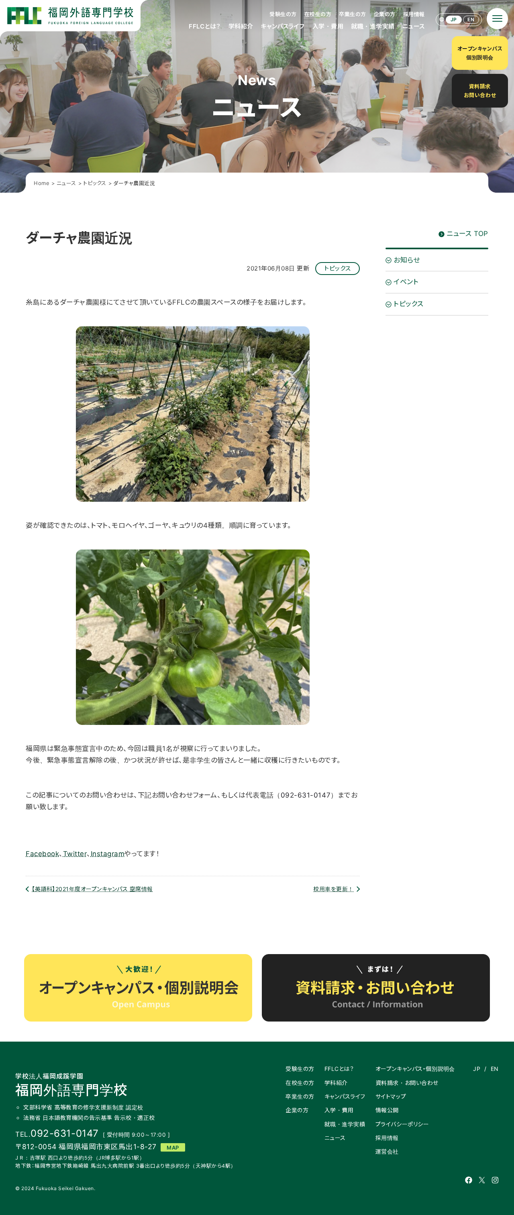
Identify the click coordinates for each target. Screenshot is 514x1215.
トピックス (337, 268)
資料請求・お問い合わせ (407, 1082)
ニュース (413, 26)
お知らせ (407, 260)
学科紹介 (240, 26)
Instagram (108, 854)
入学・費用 (328, 26)
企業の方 (385, 14)
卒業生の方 (352, 14)
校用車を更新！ (333, 888)
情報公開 (387, 1110)
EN (470, 19)
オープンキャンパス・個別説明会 (415, 1068)
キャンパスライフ (283, 26)
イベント (406, 282)
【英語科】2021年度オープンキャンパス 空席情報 (92, 888)
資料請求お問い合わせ (480, 90)
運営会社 (387, 1151)
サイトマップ (390, 1096)
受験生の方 (283, 14)
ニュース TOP (467, 234)
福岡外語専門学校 (71, 1085)
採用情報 (414, 14)
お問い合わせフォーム (192, 824)
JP (454, 19)
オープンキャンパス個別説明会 (480, 53)
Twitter (75, 854)
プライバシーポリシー (402, 1124)
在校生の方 (318, 14)
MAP (173, 1147)
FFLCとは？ (205, 26)
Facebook (42, 854)
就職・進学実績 (373, 26)
